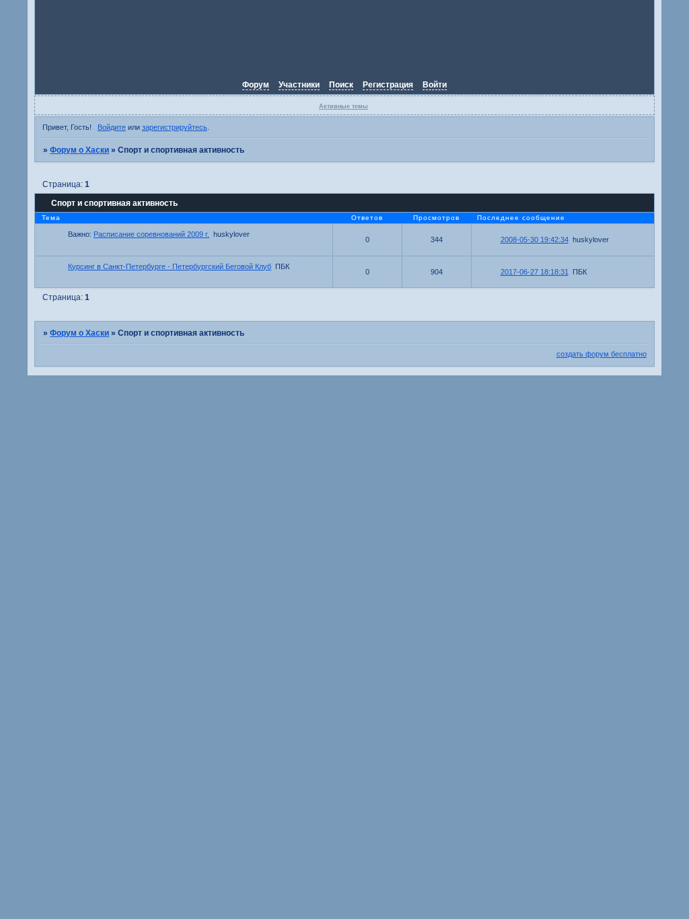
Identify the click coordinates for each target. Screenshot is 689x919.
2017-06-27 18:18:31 (535, 272)
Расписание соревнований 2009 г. (151, 234)
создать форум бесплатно (601, 354)
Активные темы (343, 106)
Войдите (112, 127)
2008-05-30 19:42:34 (535, 239)
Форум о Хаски (79, 150)
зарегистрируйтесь (174, 127)
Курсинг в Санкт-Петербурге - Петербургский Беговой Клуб (169, 266)
